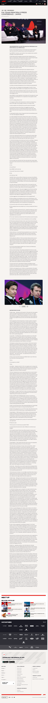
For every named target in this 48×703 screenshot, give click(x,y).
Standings (20, 1)
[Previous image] (20, 306)
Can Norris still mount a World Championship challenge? (13, 615)
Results (15, 1)
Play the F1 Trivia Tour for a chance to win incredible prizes (37, 604)
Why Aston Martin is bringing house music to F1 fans (37, 614)
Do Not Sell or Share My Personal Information (22, 685)
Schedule (9, 1)
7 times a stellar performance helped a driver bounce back (37, 609)
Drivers (26, 1)
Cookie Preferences (20, 691)
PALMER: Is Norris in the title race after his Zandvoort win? (15, 610)
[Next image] (27, 306)
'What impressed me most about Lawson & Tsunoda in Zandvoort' (15, 604)
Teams (30, 1)
